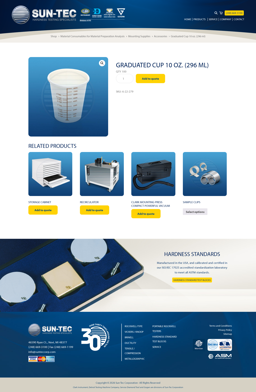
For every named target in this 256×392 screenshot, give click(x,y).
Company (225, 19)
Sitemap (227, 333)
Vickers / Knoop (134, 331)
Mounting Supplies (139, 36)
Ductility (130, 343)
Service (213, 19)
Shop (54, 36)
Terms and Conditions (220, 325)
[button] (102, 63)
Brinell (129, 337)
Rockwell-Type (133, 326)
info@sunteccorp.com (42, 352)
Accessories (160, 36)
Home (187, 19)
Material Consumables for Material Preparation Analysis (92, 36)
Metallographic (135, 358)
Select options (195, 212)
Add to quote (150, 78)
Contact (239, 19)
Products (199, 19)
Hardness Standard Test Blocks (192, 280)
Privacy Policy (225, 329)
